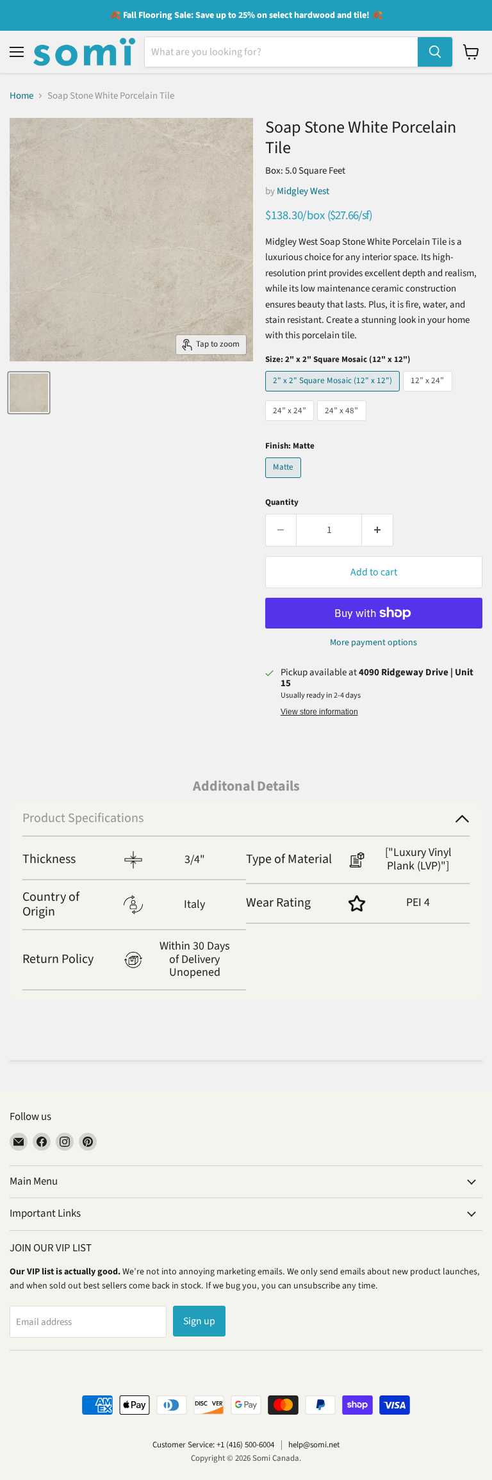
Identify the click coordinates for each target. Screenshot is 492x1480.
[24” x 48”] (343, 424)
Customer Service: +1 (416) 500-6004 (213, 1445)
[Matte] (285, 481)
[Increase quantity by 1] (377, 530)
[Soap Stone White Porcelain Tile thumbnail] (28, 392)
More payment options (373, 642)
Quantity (282, 502)
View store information (319, 711)
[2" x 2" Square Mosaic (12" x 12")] (334, 395)
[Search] (435, 52)
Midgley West (303, 191)
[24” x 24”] (291, 424)
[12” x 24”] (429, 395)
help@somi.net (314, 1445)
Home (21, 95)
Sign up (199, 1321)
